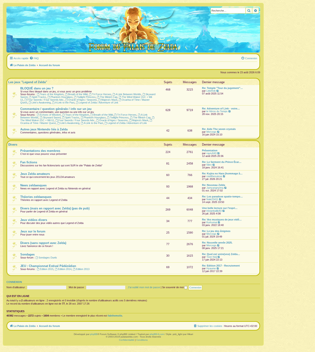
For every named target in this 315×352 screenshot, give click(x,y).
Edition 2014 (64, 269)
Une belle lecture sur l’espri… (220, 208)
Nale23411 (212, 199)
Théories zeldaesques (35, 197)
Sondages (27, 254)
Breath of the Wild (78, 94)
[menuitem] (34, 58)
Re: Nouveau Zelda (213, 185)
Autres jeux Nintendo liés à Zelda (44, 129)
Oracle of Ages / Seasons (82, 99)
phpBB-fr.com (157, 334)
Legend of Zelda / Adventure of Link (98, 102)
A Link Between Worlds (128, 94)
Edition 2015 (46, 269)
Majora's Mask (109, 99)
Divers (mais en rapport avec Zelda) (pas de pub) (54, 208)
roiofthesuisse (214, 176)
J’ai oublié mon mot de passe (144, 287)
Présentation (209, 150)
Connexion (14, 282)
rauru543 (211, 153)
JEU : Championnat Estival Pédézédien (48, 266)
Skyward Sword (52, 117)
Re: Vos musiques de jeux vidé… (222, 219)
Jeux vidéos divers (33, 220)
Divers (12, 144)
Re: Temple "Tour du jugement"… (222, 88)
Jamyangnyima (214, 187)
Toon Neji (211, 256)
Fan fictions (28, 162)
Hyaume (211, 268)
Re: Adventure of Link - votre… (221, 108)
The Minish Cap (108, 97)
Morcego (211, 131)
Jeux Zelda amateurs (35, 174)
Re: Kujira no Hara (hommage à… (222, 173)
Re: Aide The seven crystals (219, 129)
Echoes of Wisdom (50, 114)
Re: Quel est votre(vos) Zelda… (221, 254)
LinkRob (211, 90)
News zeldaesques (33, 185)
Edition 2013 (82, 269)
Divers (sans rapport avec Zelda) (43, 243)
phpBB (94, 334)
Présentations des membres (40, 151)
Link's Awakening (41, 102)
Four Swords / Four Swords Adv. (45, 99)
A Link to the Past (64, 102)
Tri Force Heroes (101, 94)
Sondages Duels (48, 257)
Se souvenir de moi (173, 287)
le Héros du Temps (217, 111)
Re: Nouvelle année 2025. (217, 242)
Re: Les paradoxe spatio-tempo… (222, 196)
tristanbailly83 (214, 210)
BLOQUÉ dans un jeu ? (36, 88)
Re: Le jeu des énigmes (216, 231)
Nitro (209, 164)
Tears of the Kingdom (52, 94)
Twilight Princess (86, 97)
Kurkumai (211, 222)
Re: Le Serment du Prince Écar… (221, 162)
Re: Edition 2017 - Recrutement (221, 265)
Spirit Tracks (39, 97)
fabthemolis (115, 315)
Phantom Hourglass (62, 97)
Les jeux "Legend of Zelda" (27, 82)
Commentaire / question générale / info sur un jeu (56, 109)
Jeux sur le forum (32, 231)
